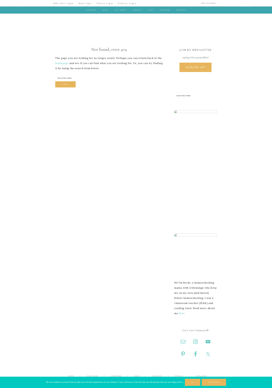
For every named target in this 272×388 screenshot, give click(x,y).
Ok (192, 382)
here (182, 313)
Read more (214, 382)
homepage (62, 63)
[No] (268, 382)
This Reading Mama (136, 26)
